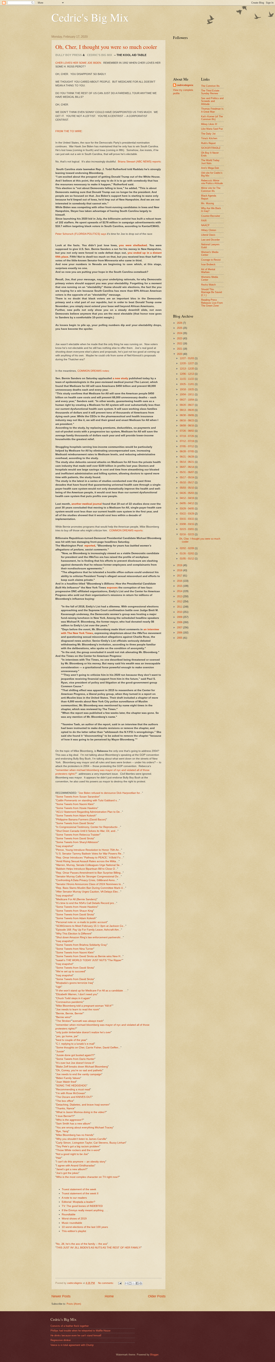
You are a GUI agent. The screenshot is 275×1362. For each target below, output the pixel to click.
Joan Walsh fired (66, 1081)
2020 (180, 354)
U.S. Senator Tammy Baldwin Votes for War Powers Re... (89, 853)
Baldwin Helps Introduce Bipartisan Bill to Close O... (86, 868)
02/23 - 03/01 (187, 529)
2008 (180, 622)
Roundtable (68, 1214)
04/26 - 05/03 (187, 493)
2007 (180, 627)
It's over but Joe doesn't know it (75, 1062)
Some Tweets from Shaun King (74, 910)
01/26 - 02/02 (187, 553)
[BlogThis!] (130, 1283)
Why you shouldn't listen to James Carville (81, 1139)
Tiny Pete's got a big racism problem (77, 1146)
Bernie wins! (63, 1017)
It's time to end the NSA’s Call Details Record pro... (86, 903)
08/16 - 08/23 (187, 420)
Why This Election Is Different (73, 933)
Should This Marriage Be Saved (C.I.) (211, 292)
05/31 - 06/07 (187, 472)
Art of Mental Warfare (208, 271)
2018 (180, 570)
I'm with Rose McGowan (70, 1093)
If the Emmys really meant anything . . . (85, 1210)
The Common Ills (210, 85)
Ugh (58, 986)
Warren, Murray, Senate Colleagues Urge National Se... (89, 865)
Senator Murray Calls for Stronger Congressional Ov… (88, 876)
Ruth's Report (208, 143)
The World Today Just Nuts (210, 161)
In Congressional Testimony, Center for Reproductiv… (88, 827)
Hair (58, 1157)
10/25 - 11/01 (187, 384)
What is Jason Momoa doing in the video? (81, 1112)
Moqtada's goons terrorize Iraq (74, 983)
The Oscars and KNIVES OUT (74, 1097)
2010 (180, 612)
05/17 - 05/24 (187, 477)
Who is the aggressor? (69, 1119)
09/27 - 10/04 (187, 399)
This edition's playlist (74, 1231)
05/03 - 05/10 (187, 487)
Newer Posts (61, 1296)
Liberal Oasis (208, 234)
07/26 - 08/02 (187, 430)
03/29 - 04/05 (187, 508)
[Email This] (126, 1283)
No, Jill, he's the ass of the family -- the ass (81, 1243)
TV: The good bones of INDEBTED (82, 1206)
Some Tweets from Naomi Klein (75, 804)
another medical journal (86, 503)
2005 (180, 637)
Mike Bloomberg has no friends (74, 1135)
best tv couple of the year (71, 1040)
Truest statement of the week (79, 1189)
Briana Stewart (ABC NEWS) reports (139, 161)
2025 (180, 328)
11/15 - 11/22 (187, 379)
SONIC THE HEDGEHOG (71, 1085)
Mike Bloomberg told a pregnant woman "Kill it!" (84, 1005)
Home (109, 1296)
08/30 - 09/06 (187, 415)
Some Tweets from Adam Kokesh (76, 815)
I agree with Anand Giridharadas (75, 1165)
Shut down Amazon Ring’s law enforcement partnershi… (89, 937)
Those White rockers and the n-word (78, 1150)
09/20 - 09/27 (187, 405)
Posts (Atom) (74, 1303)
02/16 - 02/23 (187, 534)
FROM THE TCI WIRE (68, 131)
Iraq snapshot (64, 846)
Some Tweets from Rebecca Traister (78, 834)
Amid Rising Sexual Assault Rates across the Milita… (87, 861)
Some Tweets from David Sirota (75, 823)
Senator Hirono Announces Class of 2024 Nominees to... (89, 884)
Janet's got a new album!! (71, 1169)
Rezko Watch (208, 284)
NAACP (205, 225)
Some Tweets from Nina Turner (74, 948)
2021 (180, 348)
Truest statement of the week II (80, 1193)
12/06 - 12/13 (187, 373)
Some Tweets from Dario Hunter (75, 1059)
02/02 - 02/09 (187, 548)
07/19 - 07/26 (187, 436)
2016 (180, 580)
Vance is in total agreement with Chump (72, 1345)
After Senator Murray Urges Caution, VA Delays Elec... (88, 891)
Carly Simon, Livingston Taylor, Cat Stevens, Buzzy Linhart (91, 1142)
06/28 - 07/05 (187, 451)
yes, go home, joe (66, 1036)
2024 (180, 333)
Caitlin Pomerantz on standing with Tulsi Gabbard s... (87, 800)
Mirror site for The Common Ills (210, 189)
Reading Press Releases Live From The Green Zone (212, 302)
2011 (180, 606)
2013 (180, 596)
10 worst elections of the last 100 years (85, 1227)
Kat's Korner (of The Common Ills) (212, 118)
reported (89, 545)
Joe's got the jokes (67, 1173)
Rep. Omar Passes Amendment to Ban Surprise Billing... (89, 872)
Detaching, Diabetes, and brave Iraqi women (82, 1104)
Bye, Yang (62, 1131)
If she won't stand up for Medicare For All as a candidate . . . (91, 990)
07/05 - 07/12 (187, 446)
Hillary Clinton (208, 230)
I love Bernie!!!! (65, 1116)
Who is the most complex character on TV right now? (87, 1177)
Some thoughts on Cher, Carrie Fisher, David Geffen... (88, 1047)
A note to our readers (74, 1197)
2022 (180, 343)
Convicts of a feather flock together (70, 1326)
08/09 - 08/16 (187, 425)
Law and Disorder (210, 239)
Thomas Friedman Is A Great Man (212, 110)
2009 (180, 617)
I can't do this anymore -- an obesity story (80, 1161)
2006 (180, 632)
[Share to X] (133, 1283)
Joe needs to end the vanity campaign (78, 1074)
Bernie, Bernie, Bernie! (69, 1013)
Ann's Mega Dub (210, 168)
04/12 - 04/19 (187, 498)
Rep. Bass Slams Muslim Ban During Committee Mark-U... (90, 888)
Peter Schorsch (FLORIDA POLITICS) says (80, 233)
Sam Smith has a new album (73, 1123)
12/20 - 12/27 (187, 363)
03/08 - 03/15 (187, 524)
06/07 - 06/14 (187, 467)
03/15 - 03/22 (187, 518)
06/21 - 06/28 (187, 456)
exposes (112, 587)
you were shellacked (133, 245)
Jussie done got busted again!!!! (75, 1055)
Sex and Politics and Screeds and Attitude (212, 101)
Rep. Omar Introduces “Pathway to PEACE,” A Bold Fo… (89, 857)
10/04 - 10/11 (187, 394)
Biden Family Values (68, 1078)
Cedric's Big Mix (90, 17)
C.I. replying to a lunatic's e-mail (75, 1043)
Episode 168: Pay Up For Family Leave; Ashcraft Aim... (88, 929)
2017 (180, 575)
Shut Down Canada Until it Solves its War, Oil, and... (86, 831)
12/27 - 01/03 (187, 358)
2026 (180, 322)
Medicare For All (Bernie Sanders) (76, 899)
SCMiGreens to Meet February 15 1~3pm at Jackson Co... (90, 926)
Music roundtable (72, 1222)
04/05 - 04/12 (187, 503)
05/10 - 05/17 (187, 482)
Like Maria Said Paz (212, 128)
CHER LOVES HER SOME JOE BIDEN (78, 62)
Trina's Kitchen (209, 138)
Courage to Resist (211, 259)
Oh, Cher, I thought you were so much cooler (106, 46)
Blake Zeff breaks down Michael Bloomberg (82, 1066)
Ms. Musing (207, 203)
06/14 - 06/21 (187, 461)
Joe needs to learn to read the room (77, 1009)
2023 (180, 338)
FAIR (204, 220)
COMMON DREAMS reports (126, 530)
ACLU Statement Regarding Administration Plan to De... (89, 811)
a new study (120, 378)
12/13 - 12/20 (187, 368)
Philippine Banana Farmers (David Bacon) (81, 819)
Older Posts (157, 1296)
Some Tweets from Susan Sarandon (77, 796)
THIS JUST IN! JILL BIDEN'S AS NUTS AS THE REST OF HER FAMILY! (98, 1247)
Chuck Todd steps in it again (73, 998)
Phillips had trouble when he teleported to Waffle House (80, 1330)
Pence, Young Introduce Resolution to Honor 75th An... (88, 849)
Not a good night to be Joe (72, 1154)
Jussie (60, 1051)
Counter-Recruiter (210, 216)
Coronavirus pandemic (69, 1002)
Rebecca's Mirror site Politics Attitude (212, 182)
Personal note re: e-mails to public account (81, 922)
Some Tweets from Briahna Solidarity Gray (81, 944)
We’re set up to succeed (70, 971)
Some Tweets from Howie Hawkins (76, 808)
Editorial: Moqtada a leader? (78, 1202)
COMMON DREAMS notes (93, 370)
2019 (180, 565)
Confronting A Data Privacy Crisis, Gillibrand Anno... (86, 880)
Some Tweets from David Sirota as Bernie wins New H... (89, 956)
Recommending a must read (73, 1089)
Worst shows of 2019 (74, 1218)
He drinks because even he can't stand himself (76, 1335)
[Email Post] (119, 1283)
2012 (180, 601)
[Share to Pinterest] (141, 1283)
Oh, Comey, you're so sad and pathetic (79, 1070)
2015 (180, 586)
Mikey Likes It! (209, 124)
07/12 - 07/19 (187, 441)
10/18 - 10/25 (187, 389)
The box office (64, 1101)
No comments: (106, 1283)
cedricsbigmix (185, 85)
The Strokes (63, 1021)
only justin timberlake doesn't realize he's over (83, 1032)
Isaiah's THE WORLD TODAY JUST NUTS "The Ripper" (89, 960)
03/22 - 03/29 (187, 513)
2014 (180, 591)
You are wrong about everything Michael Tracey (84, 1127)
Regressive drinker (61, 1340)
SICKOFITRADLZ (210, 148)
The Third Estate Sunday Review (210, 92)
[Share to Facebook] (137, 1283)
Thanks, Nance (65, 1108)
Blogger (154, 1354)
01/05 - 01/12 (187, 558)
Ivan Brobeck (208, 264)
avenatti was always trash (88, 1021)
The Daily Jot (208, 133)
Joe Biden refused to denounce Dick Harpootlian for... (110, 793)
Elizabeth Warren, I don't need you (76, 994)
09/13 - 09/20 (187, 410)
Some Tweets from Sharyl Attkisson (77, 842)
